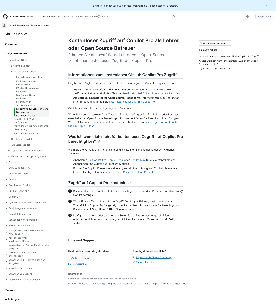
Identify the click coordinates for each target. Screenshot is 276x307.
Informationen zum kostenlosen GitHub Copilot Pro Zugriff (122, 75)
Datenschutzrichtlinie (77, 264)
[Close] (266, 5)
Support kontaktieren (147, 262)
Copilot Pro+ (115, 160)
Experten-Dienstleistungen (166, 283)
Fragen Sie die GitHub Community (153, 257)
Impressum (97, 283)
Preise (147, 283)
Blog (185, 283)
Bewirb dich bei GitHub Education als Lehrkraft (151, 93)
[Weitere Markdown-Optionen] (228, 43)
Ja (75, 258)
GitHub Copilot (15, 34)
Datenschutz (125, 283)
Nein (89, 258)
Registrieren (264, 16)
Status (137, 283)
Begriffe (112, 283)
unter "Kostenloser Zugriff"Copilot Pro (132, 101)
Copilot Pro (99, 160)
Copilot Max (137, 160)
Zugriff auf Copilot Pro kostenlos (98, 182)
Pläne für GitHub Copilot (138, 172)
